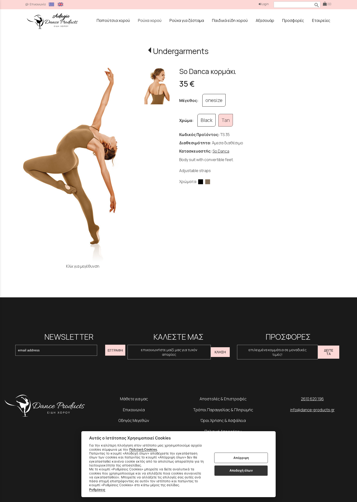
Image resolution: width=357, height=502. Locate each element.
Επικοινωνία (37, 4)
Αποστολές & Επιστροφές (223, 399)
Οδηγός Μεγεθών (134, 420)
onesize (213, 100)
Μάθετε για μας (134, 399)
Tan (225, 120)
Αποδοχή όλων (241, 470)
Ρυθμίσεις (97, 490)
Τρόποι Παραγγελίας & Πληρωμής (223, 409)
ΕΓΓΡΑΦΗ (115, 350)
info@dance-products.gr (312, 409)
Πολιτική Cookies (143, 449)
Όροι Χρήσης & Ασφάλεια (223, 420)
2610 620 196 (312, 399)
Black (206, 120)
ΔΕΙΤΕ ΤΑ (328, 352)
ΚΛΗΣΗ (220, 352)
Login (265, 4)
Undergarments (181, 51)
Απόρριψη (241, 458)
